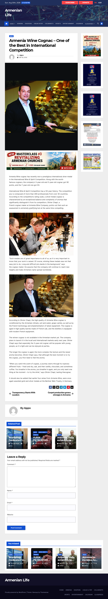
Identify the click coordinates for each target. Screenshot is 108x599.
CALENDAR (79, 23)
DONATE (85, 3)
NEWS (11, 36)
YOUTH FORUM (18, 435)
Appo (22, 55)
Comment (11, 464)
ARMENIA (20, 23)
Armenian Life (17, 580)
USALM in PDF (38, 23)
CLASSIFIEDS (89, 23)
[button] (98, 23)
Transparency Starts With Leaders (23, 393)
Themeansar (44, 592)
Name (10, 491)
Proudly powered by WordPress (15, 592)
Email (9, 503)
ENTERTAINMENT (68, 23)
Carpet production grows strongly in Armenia (59, 393)
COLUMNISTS (49, 23)
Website (10, 515)
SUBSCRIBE (69, 3)
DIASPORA (28, 23)
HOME (12, 23)
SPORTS (58, 23)
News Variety (43, 432)
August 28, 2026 (17, 563)
